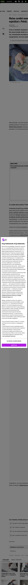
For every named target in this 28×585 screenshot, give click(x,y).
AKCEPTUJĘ (14, 345)
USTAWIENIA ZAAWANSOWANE (14, 341)
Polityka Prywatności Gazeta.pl (9, 295)
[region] (14, 292)
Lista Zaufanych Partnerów (8, 336)
